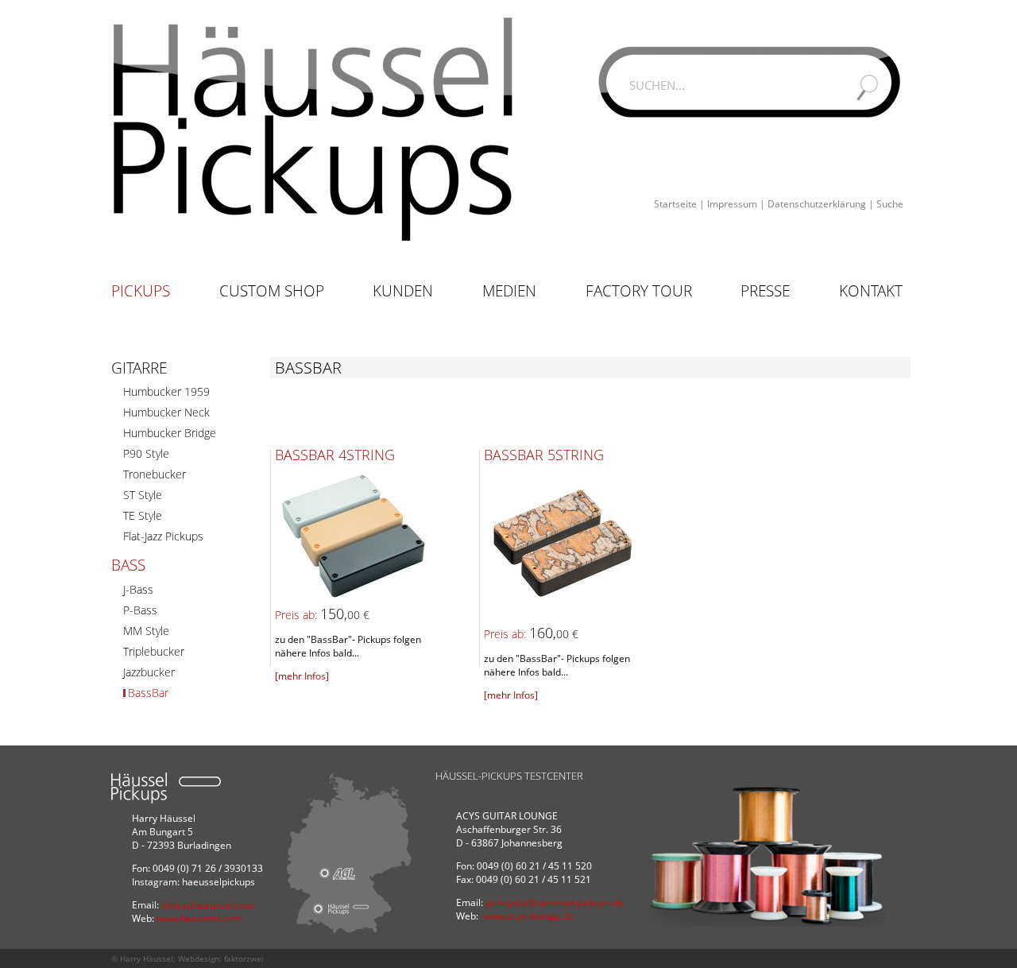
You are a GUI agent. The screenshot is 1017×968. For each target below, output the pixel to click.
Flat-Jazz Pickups (163, 536)
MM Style (146, 630)
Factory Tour (639, 291)
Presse (765, 291)
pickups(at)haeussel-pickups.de (554, 902)
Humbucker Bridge (169, 432)
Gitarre (139, 368)
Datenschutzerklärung (817, 204)
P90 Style (146, 453)
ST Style (142, 494)
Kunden (403, 291)
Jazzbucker (149, 672)
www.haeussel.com (199, 918)
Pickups (140, 291)
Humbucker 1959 (166, 391)
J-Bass (138, 589)
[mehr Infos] (302, 676)
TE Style (142, 515)
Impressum (732, 204)
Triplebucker (153, 651)
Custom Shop (271, 291)
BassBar (148, 692)
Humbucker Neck (166, 412)
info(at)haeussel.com (207, 905)
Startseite (675, 204)
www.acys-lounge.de (528, 916)
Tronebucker (154, 474)
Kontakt (871, 291)
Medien (509, 291)
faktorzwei (244, 958)
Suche (889, 204)
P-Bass (140, 610)
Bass (128, 565)
